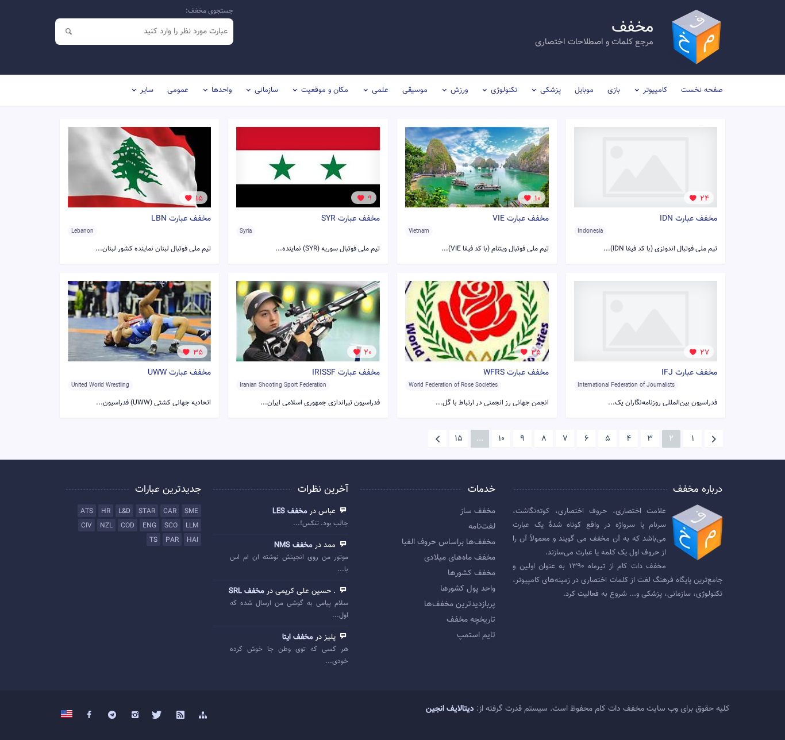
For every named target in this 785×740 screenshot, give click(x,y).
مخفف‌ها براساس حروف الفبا (448, 542)
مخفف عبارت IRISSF (346, 373)
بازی (613, 90)
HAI (192, 540)
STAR (146, 511)
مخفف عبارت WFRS (516, 373)
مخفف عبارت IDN (688, 219)
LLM (192, 526)
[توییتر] (157, 715)
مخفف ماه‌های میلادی (459, 558)
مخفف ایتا (297, 637)
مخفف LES (289, 511)
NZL (106, 526)
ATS (86, 511)
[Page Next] (437, 439)
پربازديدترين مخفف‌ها (459, 604)
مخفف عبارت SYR (350, 219)
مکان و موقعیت (324, 90)
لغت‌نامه (481, 527)
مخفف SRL (246, 591)
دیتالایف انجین (450, 709)
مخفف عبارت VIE (520, 219)
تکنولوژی (504, 90)
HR (105, 511)
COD (127, 526)
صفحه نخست (702, 90)
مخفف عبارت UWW (179, 373)
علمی (380, 90)
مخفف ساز (477, 511)
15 (459, 439)
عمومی (177, 90)
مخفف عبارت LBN (181, 219)
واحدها (221, 90)
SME (191, 511)
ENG (149, 526)
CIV (86, 526)
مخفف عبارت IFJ (689, 373)
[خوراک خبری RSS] (180, 715)
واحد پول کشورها (467, 589)
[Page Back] (714, 439)
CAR (169, 511)
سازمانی (266, 90)
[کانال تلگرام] (112, 715)
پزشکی (550, 90)
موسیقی (415, 90)
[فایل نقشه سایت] (203, 715)
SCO (171, 526)
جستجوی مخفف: (209, 11)
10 (501, 439)
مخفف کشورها (471, 573)
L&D (124, 511)
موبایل (584, 90)
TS (153, 540)
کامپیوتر (655, 90)
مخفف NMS (293, 545)
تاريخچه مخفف (471, 620)
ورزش (459, 90)
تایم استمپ (476, 635)
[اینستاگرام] (135, 715)
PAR (172, 540)
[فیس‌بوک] (89, 715)
